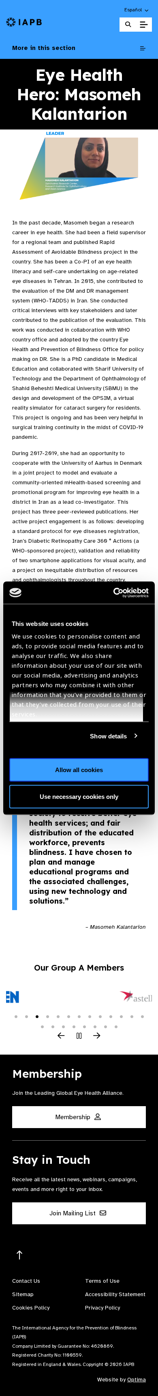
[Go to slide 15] (53, 1026)
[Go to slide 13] (142, 1016)
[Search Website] (128, 24)
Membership (73, 1117)
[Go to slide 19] (95, 1026)
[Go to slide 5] (58, 1016)
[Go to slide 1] (16, 1016)
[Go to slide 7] (79, 1016)
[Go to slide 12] (132, 1016)
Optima (136, 1379)
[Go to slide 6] (68, 1016)
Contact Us (26, 1280)
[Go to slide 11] (121, 1016)
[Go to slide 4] (47, 1016)
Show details (108, 735)
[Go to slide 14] (42, 1026)
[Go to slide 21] (116, 1026)
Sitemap (23, 1294)
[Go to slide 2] (26, 1016)
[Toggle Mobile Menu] (143, 25)
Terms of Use (102, 1280)
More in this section (43, 48)
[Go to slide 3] (37, 1016)
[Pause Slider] (79, 1036)
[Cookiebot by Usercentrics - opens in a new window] (114, 592)
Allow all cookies (79, 769)
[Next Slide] (97, 1036)
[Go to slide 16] (63, 1026)
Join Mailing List (73, 1213)
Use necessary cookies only (79, 796)
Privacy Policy (102, 1307)
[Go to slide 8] (89, 1016)
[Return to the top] (19, 1255)
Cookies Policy (30, 1307)
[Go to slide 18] (84, 1026)
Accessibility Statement (115, 1294)
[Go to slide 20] (105, 1026)
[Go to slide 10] (111, 1016)
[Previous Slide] (61, 1036)
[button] (137, 9)
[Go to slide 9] (100, 1016)
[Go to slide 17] (74, 1026)
